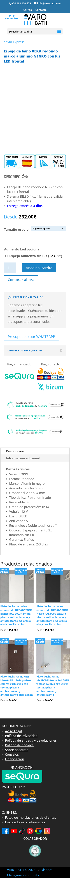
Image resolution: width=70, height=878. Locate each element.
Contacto (41, 10)
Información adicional (23, 458)
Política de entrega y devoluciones (31, 740)
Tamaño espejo (16, 229)
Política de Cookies (19, 745)
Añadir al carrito (39, 267)
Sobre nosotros (16, 750)
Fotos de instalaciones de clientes (30, 817)
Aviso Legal (13, 731)
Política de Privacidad (21, 736)
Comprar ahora (21, 279)
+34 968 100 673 (21, 3)
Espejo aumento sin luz (35, 256)
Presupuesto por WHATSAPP (31, 336)
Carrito (27, 10)
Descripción (15, 451)
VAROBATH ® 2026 (21, 870)
